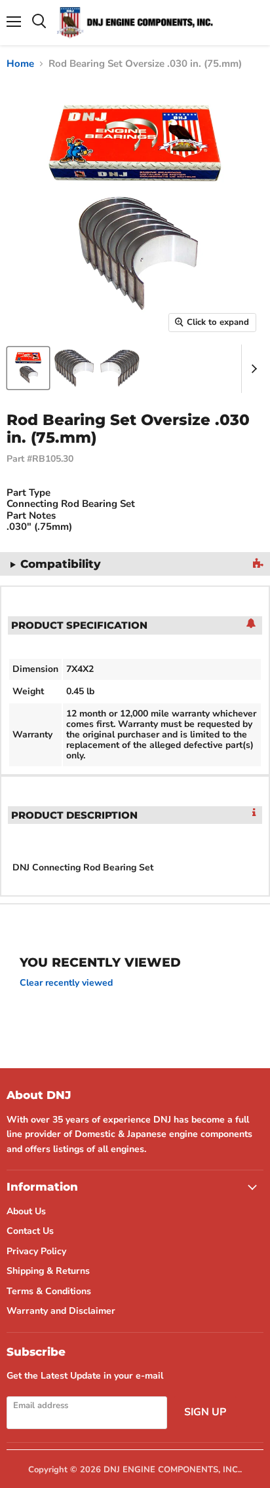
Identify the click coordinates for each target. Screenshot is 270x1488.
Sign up (205, 1412)
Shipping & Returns (48, 1271)
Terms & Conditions (49, 1291)
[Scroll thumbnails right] (251, 368)
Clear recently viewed (66, 983)
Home (20, 63)
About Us (26, 1211)
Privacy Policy (36, 1251)
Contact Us (30, 1231)
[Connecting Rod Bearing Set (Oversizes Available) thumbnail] (28, 368)
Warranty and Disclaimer (61, 1311)
